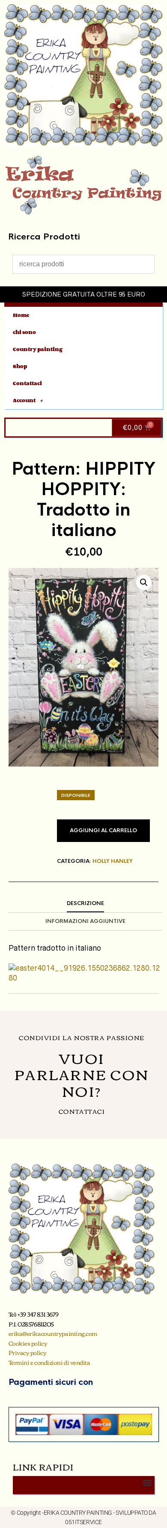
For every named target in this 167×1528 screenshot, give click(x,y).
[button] (144, 582)
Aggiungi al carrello (103, 830)
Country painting (38, 349)
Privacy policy (28, 1352)
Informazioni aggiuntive (85, 921)
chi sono (24, 332)
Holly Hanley (112, 861)
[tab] (85, 904)
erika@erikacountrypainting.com (53, 1333)
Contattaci (27, 383)
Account (24, 400)
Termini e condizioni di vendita (49, 1362)
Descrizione (85, 903)
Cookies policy (28, 1343)
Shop (20, 366)
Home (21, 315)
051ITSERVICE (83, 1522)
